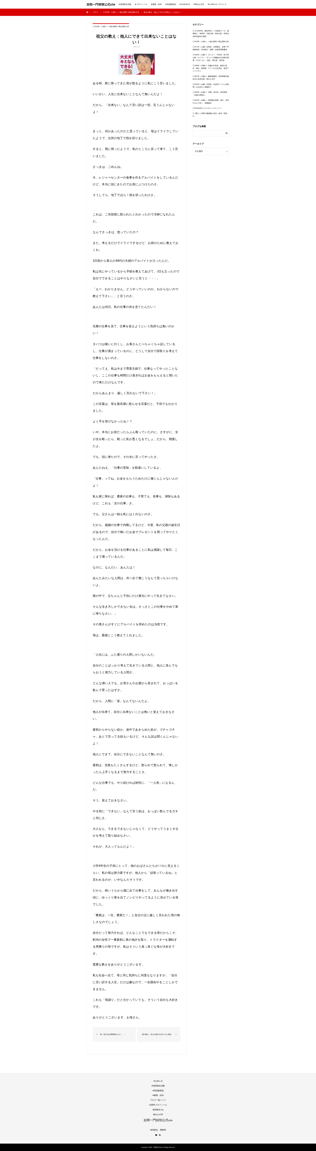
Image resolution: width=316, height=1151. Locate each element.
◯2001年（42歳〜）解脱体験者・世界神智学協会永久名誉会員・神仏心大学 (211, 77)
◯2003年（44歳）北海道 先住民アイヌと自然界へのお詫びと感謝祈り (211, 85)
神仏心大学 (158, 1114)
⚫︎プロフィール (141, 4)
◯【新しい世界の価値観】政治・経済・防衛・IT (211, 114)
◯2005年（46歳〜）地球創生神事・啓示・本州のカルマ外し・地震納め (211, 101)
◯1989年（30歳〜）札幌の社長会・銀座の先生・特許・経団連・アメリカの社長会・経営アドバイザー (211, 68)
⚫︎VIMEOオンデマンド (217, 4)
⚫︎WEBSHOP (184, 4)
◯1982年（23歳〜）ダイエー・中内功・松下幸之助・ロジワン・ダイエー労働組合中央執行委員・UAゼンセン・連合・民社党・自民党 (211, 57)
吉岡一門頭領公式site (100, 4)
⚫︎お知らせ (158, 1081)
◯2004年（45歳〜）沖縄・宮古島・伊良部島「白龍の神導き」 (210, 93)
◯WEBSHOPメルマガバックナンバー (207, 108)
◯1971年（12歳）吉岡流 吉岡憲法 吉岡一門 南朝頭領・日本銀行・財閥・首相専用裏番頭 (211, 48)
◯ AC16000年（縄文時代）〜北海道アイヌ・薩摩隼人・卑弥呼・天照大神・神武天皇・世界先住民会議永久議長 (211, 33)
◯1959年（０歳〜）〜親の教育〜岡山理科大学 (111, 26)
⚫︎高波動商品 (170, 4)
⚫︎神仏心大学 (198, 4)
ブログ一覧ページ (158, 1100)
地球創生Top (158, 1110)
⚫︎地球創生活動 (124, 4)
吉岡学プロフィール (158, 1105)
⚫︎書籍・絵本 (156, 4)
